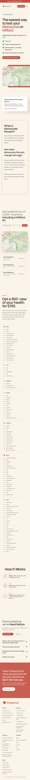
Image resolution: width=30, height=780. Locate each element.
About (17, 737)
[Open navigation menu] (27, 6)
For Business (5, 750)
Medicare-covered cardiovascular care (7, 755)
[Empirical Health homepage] (6, 6)
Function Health (21, 710)
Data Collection (6, 765)
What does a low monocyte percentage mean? (13, 652)
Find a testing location (7, 752)
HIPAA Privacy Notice (7, 769)
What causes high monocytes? (11, 647)
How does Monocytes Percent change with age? (14, 152)
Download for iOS (6, 710)
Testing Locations (6, 722)
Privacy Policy (5, 762)
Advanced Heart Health (7, 737)
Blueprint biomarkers (22, 723)
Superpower (20, 713)
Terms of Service (6, 767)
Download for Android (7, 713)
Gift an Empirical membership (6, 744)
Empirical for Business (21, 740)
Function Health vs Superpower (20, 726)
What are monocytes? (8, 657)
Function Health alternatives (20, 730)
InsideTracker (20, 715)
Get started (21, 6)
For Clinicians (5, 747)
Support (4, 720)
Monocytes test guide (10, 108)
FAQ (17, 747)
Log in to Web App (6, 717)
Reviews (18, 744)
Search (25, 225)
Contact (18, 749)
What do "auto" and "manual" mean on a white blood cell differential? (13, 642)
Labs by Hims (20, 721)
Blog (17, 742)
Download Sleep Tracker (7, 715)
